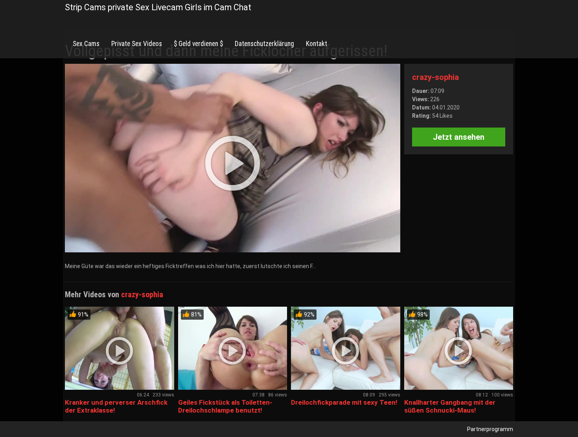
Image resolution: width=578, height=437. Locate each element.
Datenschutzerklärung (264, 44)
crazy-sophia (435, 77)
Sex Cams (86, 44)
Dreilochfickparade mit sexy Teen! (344, 402)
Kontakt (316, 44)
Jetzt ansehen (458, 137)
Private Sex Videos (136, 44)
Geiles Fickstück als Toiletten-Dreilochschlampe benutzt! (225, 406)
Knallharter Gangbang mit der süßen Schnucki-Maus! (449, 406)
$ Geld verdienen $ (198, 44)
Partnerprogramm (490, 429)
